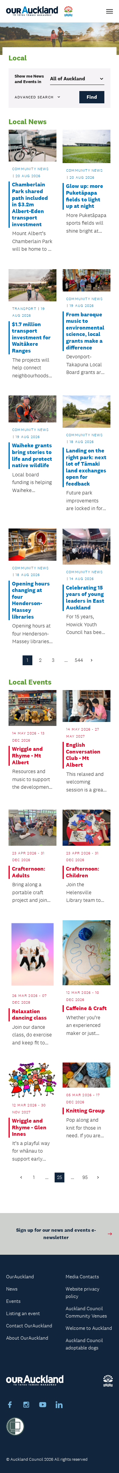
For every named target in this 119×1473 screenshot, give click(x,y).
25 (59, 1177)
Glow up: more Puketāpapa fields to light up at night (84, 196)
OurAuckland (20, 1276)
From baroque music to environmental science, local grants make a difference (85, 331)
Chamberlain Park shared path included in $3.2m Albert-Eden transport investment (30, 204)
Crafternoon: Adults (28, 872)
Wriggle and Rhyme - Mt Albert (27, 755)
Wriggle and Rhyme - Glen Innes (29, 1127)
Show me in (29, 78)
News (11, 1289)
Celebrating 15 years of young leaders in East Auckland (85, 598)
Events (13, 1301)
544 (79, 660)
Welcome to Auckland (89, 1328)
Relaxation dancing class (29, 1014)
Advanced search (34, 97)
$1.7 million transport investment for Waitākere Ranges (31, 337)
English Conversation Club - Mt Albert (83, 755)
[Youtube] (42, 1405)
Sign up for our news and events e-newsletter (56, 1234)
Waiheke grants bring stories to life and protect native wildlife (32, 455)
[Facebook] (9, 1405)
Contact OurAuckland (29, 1325)
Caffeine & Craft (86, 1008)
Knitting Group (85, 1111)
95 (85, 1177)
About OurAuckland (27, 1338)
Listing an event (23, 1313)
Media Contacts (82, 1276)
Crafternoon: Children (82, 872)
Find (92, 97)
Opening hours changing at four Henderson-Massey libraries (31, 600)
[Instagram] (26, 1405)
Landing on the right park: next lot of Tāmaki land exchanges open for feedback (86, 467)
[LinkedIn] (59, 1405)
